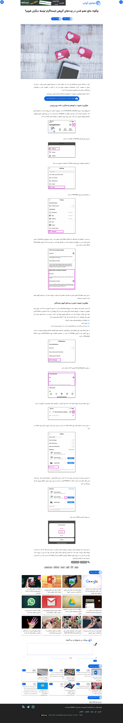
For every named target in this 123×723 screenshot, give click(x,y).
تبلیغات (81, 715)
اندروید (62, 567)
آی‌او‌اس (87, 712)
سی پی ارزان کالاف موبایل (95, 702)
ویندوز (91, 712)
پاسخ (78, 670)
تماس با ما (75, 715)
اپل (95, 712)
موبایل (76, 567)
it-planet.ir (73, 707)
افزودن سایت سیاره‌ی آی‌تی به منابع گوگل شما (61, 98)
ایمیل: (70, 658)
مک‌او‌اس (81, 712)
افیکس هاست (51, 715)
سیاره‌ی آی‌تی (89, 3)
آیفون (67, 567)
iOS (72, 567)
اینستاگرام (56, 567)
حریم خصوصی (48, 567)
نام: (96, 658)
